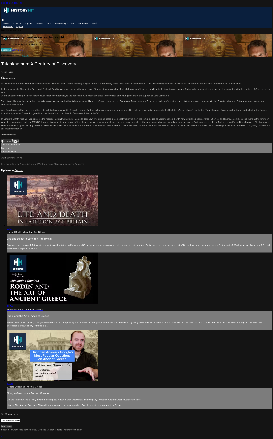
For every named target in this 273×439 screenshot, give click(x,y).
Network (14, 429)
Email (16, 141)
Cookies (42, 429)
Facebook (6, 141)
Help (21, 429)
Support (5, 429)
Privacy (34, 429)
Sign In (19, 26)
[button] (3, 20)
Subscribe (6, 49)
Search (39, 23)
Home (6, 23)
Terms (27, 429)
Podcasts (17, 23)
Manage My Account (64, 23)
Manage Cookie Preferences (60, 429)
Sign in (95, 23)
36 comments (8, 78)
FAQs (48, 23)
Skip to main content (11, 2)
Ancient (4, 72)
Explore (29, 23)
